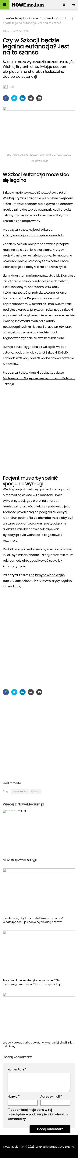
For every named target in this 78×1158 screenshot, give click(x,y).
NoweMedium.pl (13, 18)
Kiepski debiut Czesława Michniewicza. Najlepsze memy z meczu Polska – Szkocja (39, 378)
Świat (49, 18)
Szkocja (35, 791)
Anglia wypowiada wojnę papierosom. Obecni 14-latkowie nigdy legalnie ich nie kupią (37, 581)
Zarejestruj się (64, 4)
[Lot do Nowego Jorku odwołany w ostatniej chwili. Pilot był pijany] (39, 1017)
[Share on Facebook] (6, 98)
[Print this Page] (31, 98)
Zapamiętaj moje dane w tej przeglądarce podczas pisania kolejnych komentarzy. (38, 1114)
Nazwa (14, 1096)
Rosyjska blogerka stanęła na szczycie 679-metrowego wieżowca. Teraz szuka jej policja (32, 982)
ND (12, 87)
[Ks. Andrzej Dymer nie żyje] (39, 834)
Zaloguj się (73, 4)
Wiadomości (35, 18)
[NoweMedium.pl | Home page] (28, 5)
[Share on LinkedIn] (23, 98)
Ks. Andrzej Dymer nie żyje (20, 860)
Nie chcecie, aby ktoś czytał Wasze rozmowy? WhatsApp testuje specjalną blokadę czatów (33, 920)
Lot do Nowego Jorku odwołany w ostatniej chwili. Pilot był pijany (38, 1044)
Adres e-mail (51, 1096)
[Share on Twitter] (14, 98)
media (16, 783)
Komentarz (17, 1069)
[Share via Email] (39, 98)
